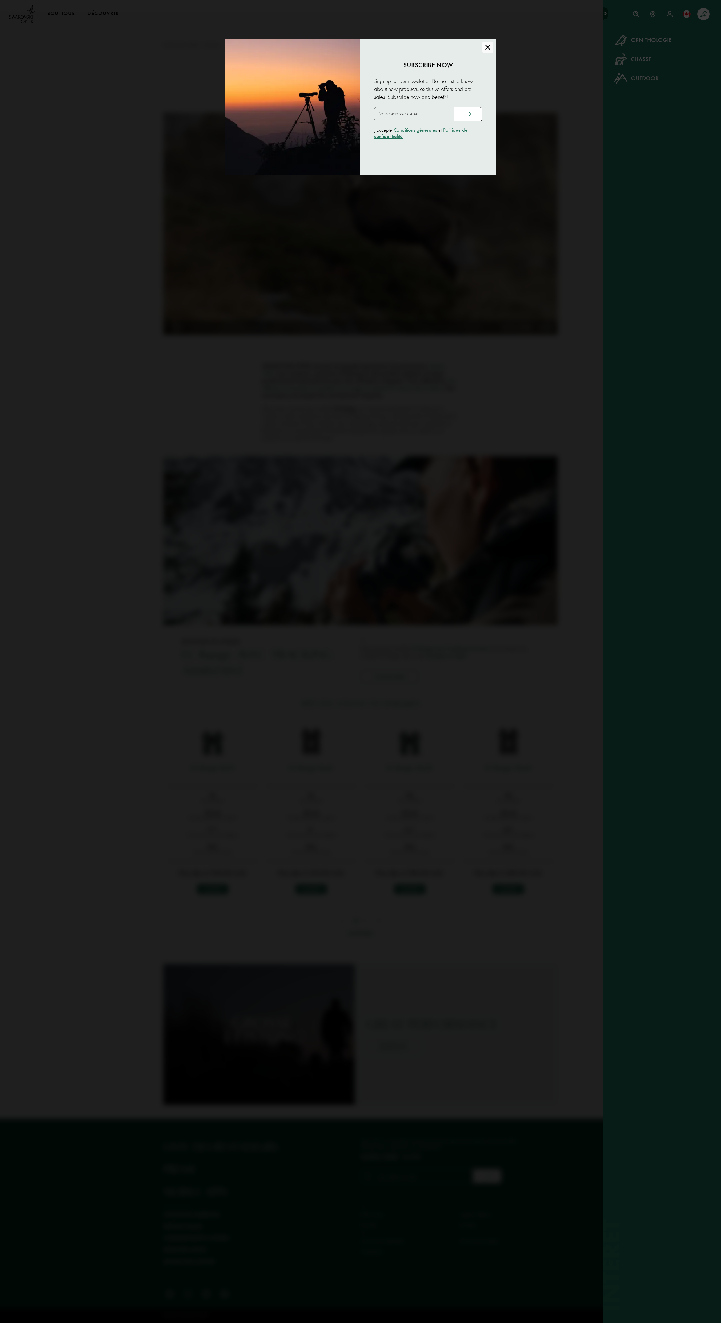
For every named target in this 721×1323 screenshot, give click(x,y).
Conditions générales (415, 130)
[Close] (487, 47)
